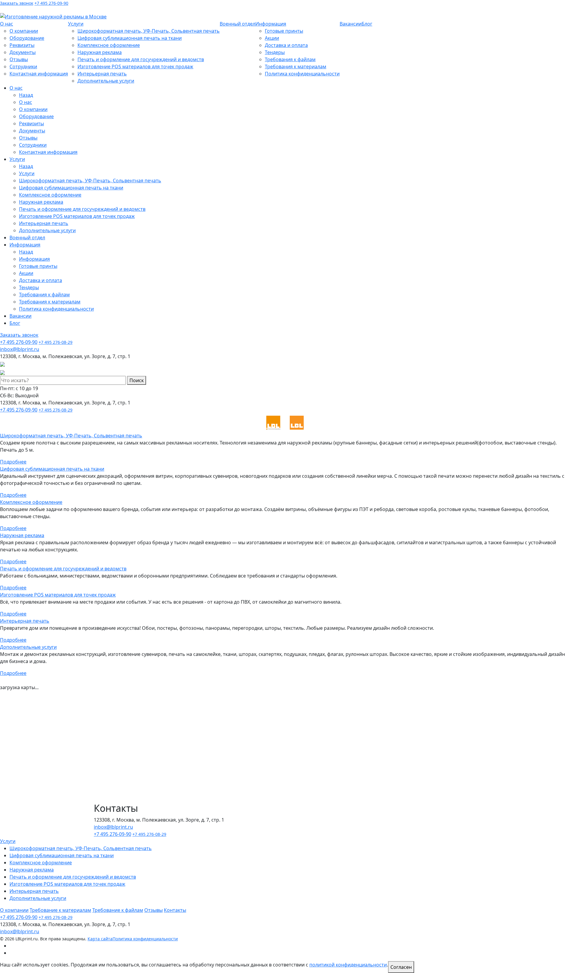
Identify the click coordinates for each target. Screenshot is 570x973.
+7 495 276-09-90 (51, 3)
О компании (24, 31)
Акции (272, 38)
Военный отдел (237, 23)
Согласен (401, 967)
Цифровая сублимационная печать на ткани (129, 38)
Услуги (75, 23)
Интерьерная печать (102, 73)
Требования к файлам (290, 59)
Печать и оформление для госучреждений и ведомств (140, 59)
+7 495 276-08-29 (55, 342)
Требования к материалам (295, 66)
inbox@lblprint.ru (50, 9)
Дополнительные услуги (105, 80)
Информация (270, 23)
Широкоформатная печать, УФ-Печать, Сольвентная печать (148, 31)
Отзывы (19, 59)
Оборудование (27, 38)
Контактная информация (39, 73)
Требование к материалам (60, 910)
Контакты (175, 910)
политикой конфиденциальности (348, 964)
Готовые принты (284, 31)
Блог (367, 23)
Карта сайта (100, 939)
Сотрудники (23, 66)
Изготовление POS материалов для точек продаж (135, 66)
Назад (26, 95)
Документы (23, 52)
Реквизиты (22, 45)
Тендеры (275, 52)
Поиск (136, 380)
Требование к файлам (117, 910)
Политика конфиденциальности (302, 73)
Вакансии (351, 23)
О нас (6, 23)
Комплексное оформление (108, 45)
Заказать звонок (16, 3)
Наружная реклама (99, 52)
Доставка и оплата (286, 45)
